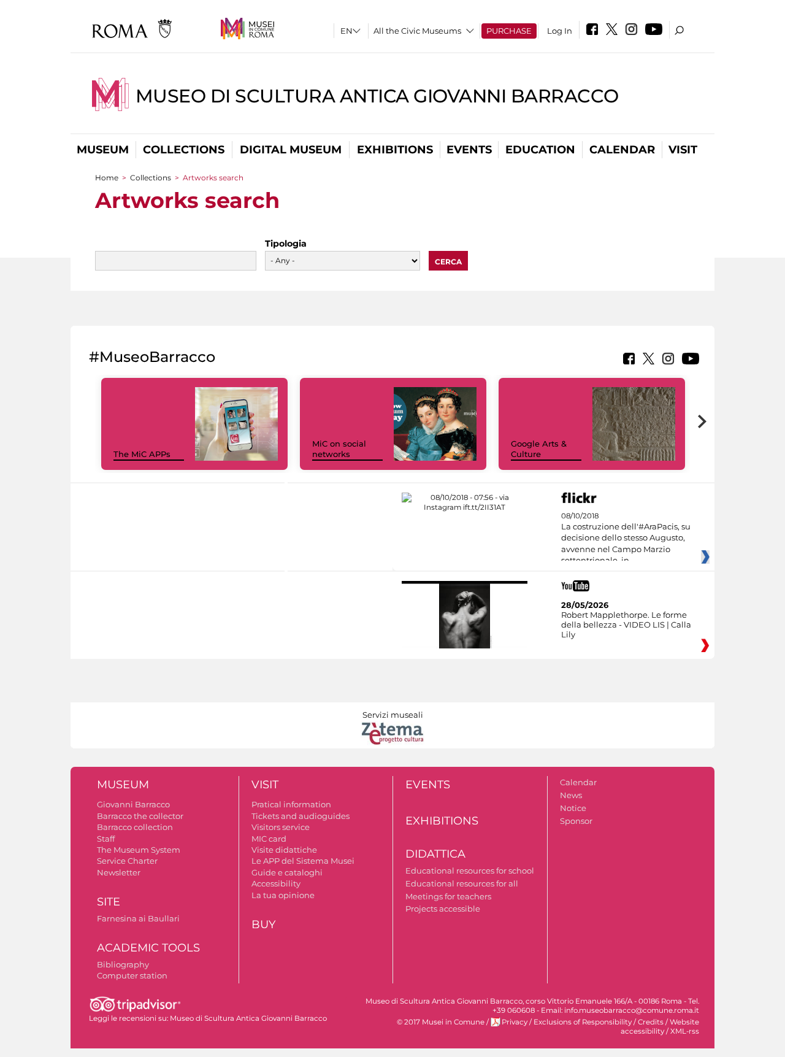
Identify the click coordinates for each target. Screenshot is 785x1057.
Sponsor (576, 821)
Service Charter (127, 861)
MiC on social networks (339, 449)
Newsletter (118, 872)
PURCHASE (509, 31)
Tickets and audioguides (300, 816)
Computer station (132, 975)
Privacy (514, 1022)
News (571, 795)
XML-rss (684, 1031)
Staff (106, 839)
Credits (651, 1022)
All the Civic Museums (417, 31)
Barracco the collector (140, 816)
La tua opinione (283, 895)
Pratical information (291, 804)
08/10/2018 (626, 539)
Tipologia (286, 243)
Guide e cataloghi (287, 872)
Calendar (622, 149)
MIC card (268, 839)
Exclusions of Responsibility (583, 1022)
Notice (573, 808)
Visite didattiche (284, 850)
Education (540, 149)
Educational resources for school (469, 870)
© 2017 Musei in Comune (440, 1022)
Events (469, 149)
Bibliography (123, 964)
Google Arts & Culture (539, 449)
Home (106, 177)
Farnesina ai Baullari (138, 918)
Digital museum (291, 149)
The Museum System (138, 850)
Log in (559, 31)
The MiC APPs (141, 454)
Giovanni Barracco (133, 804)
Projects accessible (442, 908)
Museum (103, 149)
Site (108, 901)
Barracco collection (135, 827)
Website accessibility (660, 1027)
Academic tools (148, 947)
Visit (682, 149)
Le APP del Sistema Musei (302, 861)
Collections (183, 149)
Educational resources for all (461, 883)
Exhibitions (395, 149)
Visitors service (280, 827)
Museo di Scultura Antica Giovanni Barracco (377, 96)
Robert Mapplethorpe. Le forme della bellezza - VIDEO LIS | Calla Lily (626, 624)
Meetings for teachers (448, 896)
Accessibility (276, 883)
